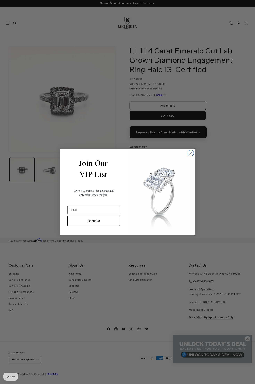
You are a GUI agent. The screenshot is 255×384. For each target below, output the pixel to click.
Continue (93, 221)
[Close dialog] (191, 153)
